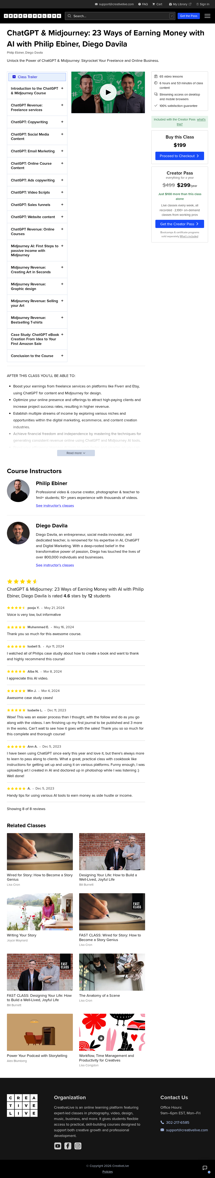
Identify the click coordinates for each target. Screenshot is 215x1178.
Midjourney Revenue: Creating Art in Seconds (31, 269)
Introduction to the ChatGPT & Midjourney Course (34, 91)
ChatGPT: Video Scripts (30, 192)
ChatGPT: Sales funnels (30, 204)
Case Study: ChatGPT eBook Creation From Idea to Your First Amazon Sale (35, 339)
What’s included (189, 236)
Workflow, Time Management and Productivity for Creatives (106, 1058)
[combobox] (120, 16)
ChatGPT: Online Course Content (31, 166)
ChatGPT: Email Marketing (33, 151)
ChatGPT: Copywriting (29, 121)
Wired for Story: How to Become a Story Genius (40, 877)
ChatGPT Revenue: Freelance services (26, 107)
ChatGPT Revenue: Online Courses (32, 231)
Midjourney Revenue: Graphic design (28, 286)
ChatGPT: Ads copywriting (33, 180)
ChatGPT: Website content (33, 216)
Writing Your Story (21, 935)
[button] (205, 1168)
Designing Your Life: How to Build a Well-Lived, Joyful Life (108, 877)
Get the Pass (188, 16)
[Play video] (108, 92)
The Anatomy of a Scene (99, 995)
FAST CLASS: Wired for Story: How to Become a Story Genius (110, 937)
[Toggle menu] (207, 16)
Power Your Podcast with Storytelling (37, 1055)
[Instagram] (78, 1146)
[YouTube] (58, 1146)
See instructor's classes (55, 505)
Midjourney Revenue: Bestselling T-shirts (28, 320)
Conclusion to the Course (32, 355)
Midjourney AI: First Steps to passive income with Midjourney (34, 250)
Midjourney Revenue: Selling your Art (34, 303)
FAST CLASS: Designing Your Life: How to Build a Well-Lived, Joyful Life (39, 998)
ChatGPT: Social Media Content (30, 136)
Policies (107, 1171)
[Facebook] (68, 1146)
